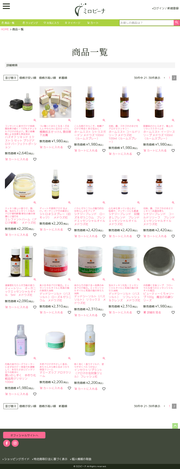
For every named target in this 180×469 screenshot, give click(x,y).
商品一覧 (9, 23)
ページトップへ (175, 426)
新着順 (63, 78)
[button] (164, 77)
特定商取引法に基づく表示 (51, 459)
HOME (5, 29)
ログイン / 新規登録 (166, 8)
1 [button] (170, 78)
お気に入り (53, 23)
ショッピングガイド (17, 459)
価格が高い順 (47, 78)
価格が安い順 (27, 78)
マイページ (74, 23)
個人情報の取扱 (81, 459)
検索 (177, 23)
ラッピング (32, 23)
